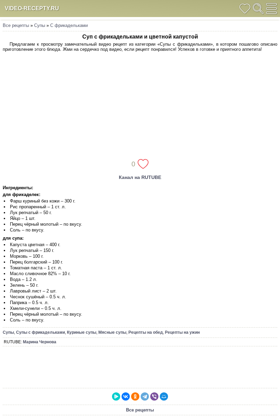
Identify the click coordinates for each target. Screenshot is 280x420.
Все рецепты (16, 25)
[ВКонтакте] (126, 396)
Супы (39, 25)
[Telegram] (145, 396)
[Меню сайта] (271, 8)
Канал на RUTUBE (140, 177)
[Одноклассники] (135, 396)
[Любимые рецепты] (245, 8)
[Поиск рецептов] (258, 8)
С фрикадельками (69, 25)
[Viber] (154, 396)
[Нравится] (143, 164)
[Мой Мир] (164, 396)
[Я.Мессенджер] (116, 396)
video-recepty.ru (32, 8)
